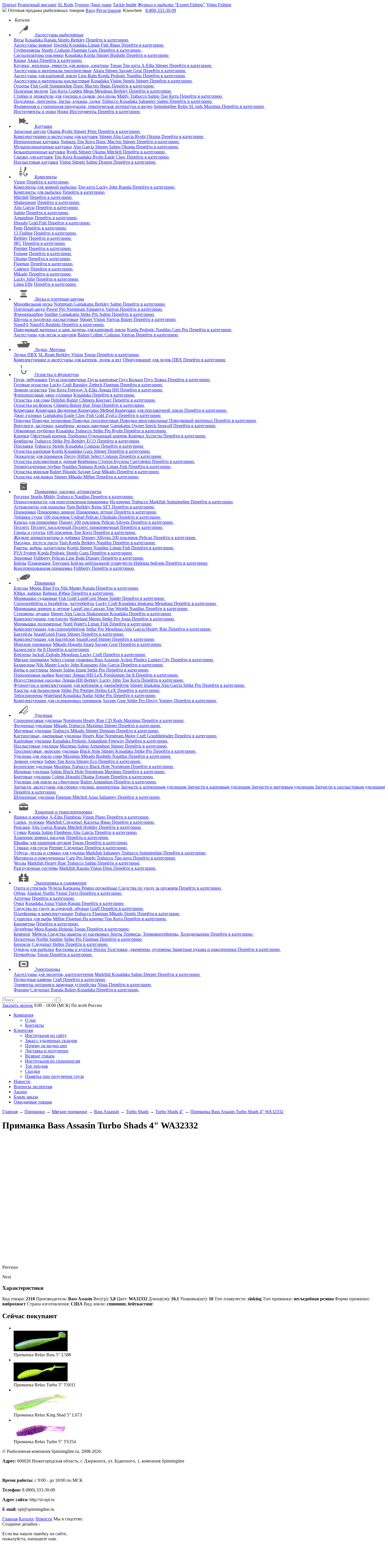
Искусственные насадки (37, 680)
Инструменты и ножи (35, 111)
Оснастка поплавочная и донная (45, 461)
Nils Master (71, 588)
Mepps (36, 588)
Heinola (66, 929)
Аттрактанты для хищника (39, 506)
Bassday (81, 384)
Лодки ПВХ (25, 354)
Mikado (21, 274)
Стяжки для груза (31, 847)
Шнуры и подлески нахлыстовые (46, 319)
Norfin (49, 893)
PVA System (25, 552)
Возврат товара (40, 1055)
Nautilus (135, 75)
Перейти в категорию (107, 39)
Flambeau (73, 817)
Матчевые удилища (32, 730)
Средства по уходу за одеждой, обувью (51, 908)
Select (97, 456)
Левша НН (109, 389)
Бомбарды (23, 441)
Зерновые (23, 558)
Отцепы (21, 86)
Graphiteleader (160, 735)
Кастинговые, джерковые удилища (47, 735)
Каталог (26, 1518)
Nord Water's (75, 623)
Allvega (123, 522)
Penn (92, 131)
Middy (123, 96)
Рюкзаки (22, 827)
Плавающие (40, 563)
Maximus (213, 106)
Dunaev (66, 522)
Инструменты (84, 111)
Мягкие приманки (31, 659)
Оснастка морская (31, 471)
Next (6, 1276)
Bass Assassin (107, 659)
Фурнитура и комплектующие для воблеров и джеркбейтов (71, 685)
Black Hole (90, 751)
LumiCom (87, 598)
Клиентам (23, 1030)
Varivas (112, 309)
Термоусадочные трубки (37, 466)
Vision (116, 80)
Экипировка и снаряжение (61, 883)
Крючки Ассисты (145, 435)
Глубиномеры (27, 50)
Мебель (40, 934)
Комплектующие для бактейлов (44, 639)
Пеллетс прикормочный (96, 527)
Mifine (89, 476)
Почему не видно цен (46, 1045)
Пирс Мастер (86, 86)
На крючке (121, 501)
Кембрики (88, 461)
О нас (30, 1020)
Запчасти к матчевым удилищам (283, 787)
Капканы (72, 888)
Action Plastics (134, 659)
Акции (20, 1091)
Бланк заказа (26, 1096)
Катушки (43, 126)
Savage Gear (131, 70)
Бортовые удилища (32, 776)
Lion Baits (88, 75)
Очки (19, 903)
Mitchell (115, 151)
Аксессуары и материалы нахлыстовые (52, 80)
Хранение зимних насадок (39, 837)
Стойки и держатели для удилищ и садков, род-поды (65, 96)
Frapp (61, 634)
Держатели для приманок (38, 456)
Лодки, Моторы (50, 349)
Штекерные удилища (34, 797)
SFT (107, 506)
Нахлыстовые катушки (36, 162)
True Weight (117, 608)
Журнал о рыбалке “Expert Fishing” (171, 4)
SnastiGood (45, 634)
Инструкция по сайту (46, 1035)
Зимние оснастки (30, 389)
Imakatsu (146, 603)
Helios (101, 690)
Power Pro (56, 309)
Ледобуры (23, 929)
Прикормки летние (95, 512)
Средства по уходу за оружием (148, 888)
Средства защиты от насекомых (79, 934)
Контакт (104, 400)
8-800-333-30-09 (160, 10)
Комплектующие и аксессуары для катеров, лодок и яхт (68, 359)
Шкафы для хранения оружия (42, 842)
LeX (112, 690)
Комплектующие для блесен (41, 618)
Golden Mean (82, 91)
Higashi (21, 222)
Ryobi (68, 131)
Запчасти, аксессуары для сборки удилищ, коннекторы (67, 787)
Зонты (117, 934)
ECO (92, 441)
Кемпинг (22, 934)
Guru (93, 50)
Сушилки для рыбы (33, 918)
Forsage (21, 253)
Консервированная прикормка (43, 568)
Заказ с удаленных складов (51, 1040)
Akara (33, 60)
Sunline (51, 314)
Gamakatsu (84, 304)
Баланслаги (25, 649)
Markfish (158, 501)
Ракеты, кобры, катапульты (40, 547)
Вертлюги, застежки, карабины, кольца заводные (61, 425)
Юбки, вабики (27, 593)
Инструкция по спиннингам (52, 1061)
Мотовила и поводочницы (39, 858)
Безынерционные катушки (39, 151)
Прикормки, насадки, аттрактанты (68, 491)
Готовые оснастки (31, 384)
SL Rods (65, 4)
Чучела (55, 888)
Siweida (61, 45)
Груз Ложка (156, 379)
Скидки (32, 1071)
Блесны (21, 588)
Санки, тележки (29, 822)
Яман (115, 45)
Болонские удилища (33, 766)
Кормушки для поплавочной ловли (149, 410)
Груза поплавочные (68, 379)
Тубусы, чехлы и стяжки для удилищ (49, 852)
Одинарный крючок (108, 435)
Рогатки (21, 496)
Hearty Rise (157, 629)
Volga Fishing (218, 4)
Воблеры (22, 654)
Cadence (21, 268)
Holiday (91, 827)
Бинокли (22, 944)
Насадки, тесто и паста (36, 542)
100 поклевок (57, 517)
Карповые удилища (32, 740)
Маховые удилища (31, 771)
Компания (23, 1015)
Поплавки (23, 446)
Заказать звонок (17, 1005)
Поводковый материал (191, 420)
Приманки (45, 583)
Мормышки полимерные (38, 623)
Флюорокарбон (28, 314)
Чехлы (20, 863)
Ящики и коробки (31, 817)
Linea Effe (23, 284)
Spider (115, 598)
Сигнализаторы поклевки (39, 55)
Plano (101, 817)
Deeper (150, 974)
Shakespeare (25, 202)
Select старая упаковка (72, 659)
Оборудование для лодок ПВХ (153, 359)
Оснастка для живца (33, 476)
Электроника (47, 969)
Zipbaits (53, 654)
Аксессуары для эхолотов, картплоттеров (53, 974)
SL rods (196, 106)
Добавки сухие (28, 517)
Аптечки (22, 898)
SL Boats (47, 354)
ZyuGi (111, 415)
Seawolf (165, 425)
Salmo (154, 96)
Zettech (96, 384)
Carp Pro (180, 329)
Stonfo (64, 39)
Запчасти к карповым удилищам (219, 787)
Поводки (22, 420)
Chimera (87, 400)
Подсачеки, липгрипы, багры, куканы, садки (57, 101)
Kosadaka (34, 39)
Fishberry (43, 558)
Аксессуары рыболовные (59, 34)
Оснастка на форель (33, 405)
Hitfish (84, 456)
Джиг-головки (28, 415)
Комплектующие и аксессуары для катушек (56, 136)
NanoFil (21, 324)
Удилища (43, 715)
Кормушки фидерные (57, 410)
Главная (10, 1518)
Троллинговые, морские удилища (46, 751)
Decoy (70, 456)
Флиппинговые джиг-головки (43, 395)
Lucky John (107, 187)
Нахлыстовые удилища (36, 746)
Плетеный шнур (29, 309)
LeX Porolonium (110, 675)
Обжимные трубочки (34, 430)
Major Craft (136, 735)
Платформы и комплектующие (43, 913)
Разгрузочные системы (36, 868)
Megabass (104, 91)
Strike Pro (89, 314)
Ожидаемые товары (33, 1101)
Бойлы (20, 563)
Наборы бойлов (149, 563)
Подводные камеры (33, 979)
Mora (39, 929)
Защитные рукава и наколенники (205, 949)
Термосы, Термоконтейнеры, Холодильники (167, 934)
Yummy (166, 700)
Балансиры (24, 664)
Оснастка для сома (32, 400)
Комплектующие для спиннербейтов (49, 629)
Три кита (132, 65)
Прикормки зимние (56, 512)
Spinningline (61, 86)
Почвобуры (25, 954)
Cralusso (63, 50)
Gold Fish (38, 222)
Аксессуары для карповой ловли (45, 75)
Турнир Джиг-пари (93, 4)
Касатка (92, 822)
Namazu (69, 141)
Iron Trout (92, 405)
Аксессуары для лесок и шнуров (45, 334)
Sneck (151, 425)
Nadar (88, 695)
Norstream (64, 304)
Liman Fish (99, 45)
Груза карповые (103, 379)
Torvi (73, 893)
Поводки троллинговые (96, 420)
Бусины (122, 461)
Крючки (21, 435)
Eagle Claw (116, 157)
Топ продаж (36, 1066)
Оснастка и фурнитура (57, 374)
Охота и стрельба (30, 888)
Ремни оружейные (100, 888)
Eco (94, 761)
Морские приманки (33, 644)
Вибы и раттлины (31, 669)
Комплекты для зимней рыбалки (45, 187)
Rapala (51, 39)
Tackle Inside (125, 4)
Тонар (116, 65)
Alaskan (35, 893)
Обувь (20, 893)
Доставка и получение (46, 1050)
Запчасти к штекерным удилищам (154, 787)
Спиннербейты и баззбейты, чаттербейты (54, 603)
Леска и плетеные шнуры (59, 299)
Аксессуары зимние (33, 45)
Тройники (78, 435)
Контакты (34, 1025)
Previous (10, 1267)
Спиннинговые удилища (38, 720)
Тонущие (61, 563)
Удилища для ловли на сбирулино (46, 781)
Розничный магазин (37, 4)
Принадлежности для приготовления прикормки (61, 501)
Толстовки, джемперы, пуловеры (139, 949)
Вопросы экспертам (33, 1086)
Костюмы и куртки (74, 949)
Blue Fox (52, 588)
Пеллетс (22, 527)
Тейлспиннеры (28, 695)
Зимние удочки (28, 761)
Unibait (78, 517)
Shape (103, 598)
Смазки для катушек (33, 157)
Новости (22, 1081)
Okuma (54, 131)
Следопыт (73, 822)
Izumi (81, 669)
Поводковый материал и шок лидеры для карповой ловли (70, 329)
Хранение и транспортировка (63, 811)
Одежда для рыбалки (34, 949)
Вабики (51, 593)
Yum (71, 506)
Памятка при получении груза (54, 1076)
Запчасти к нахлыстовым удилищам (350, 787)
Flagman (79, 50)
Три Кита (59, 91)
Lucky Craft (61, 384)
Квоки (20, 60)
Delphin (58, 400)
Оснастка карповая (32, 451)
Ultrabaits (109, 517)
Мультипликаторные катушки (43, 146)
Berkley (78, 39)
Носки (100, 949)
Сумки (20, 832)
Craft (58, 979)
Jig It (42, 649)
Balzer (127, 319)
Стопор (106, 461)
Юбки (65, 593)
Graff (95, 908)
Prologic (118, 75)
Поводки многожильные (144, 420)
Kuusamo (89, 664)
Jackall (38, 654)
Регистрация (108, 10)
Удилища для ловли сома (38, 756)
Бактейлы (23, 634)
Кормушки (24, 410)
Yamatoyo (95, 309)
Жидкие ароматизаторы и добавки (47, 537)
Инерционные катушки (36, 141)
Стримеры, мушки (31, 613)
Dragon (106, 162)
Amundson (24, 217)
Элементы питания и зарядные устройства (55, 984)
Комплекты (46, 176)
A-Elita (148, 65)
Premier (21, 248)
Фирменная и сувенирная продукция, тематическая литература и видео (83, 106)
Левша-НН (73, 680)
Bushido (118, 55)
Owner (138, 425)
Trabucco (139, 96)
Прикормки (25, 512)
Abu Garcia (124, 136)
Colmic (97, 334)
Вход (90, 10)
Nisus (103, 984)
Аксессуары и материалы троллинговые (53, 70)
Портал (9, 4)
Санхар (98, 608)
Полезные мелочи (31, 91)
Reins (183, 106)
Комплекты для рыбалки (37, 192)
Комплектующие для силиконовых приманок (58, 700)
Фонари (21, 989)
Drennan (107, 730)
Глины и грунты (29, 532)
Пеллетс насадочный (51, 527)
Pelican (92, 517)
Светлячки (141, 461)
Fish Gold (39, 86)
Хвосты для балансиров (37, 690)
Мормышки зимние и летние (42, 608)
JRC (18, 243)
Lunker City (159, 659)
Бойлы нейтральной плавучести (102, 563)
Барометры (24, 923)
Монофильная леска (33, 304)
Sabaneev (148, 101)
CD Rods (114, 720)
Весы (19, 39)
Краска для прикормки (36, 522)
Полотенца (24, 939)
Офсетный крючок (49, 435)
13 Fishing (23, 233)
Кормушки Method (96, 410)
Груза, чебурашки (30, 379)
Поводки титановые (52, 420)
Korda (90, 55)
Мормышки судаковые (35, 598)
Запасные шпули (30, 131)
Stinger (103, 55)
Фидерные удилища (33, 725)
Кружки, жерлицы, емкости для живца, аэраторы (61, 65)
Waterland (79, 618)
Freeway (76, 389)
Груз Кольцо (131, 379)
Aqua (126, 618)
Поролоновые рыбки (34, 675)
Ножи (63, 111)
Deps (108, 868)
